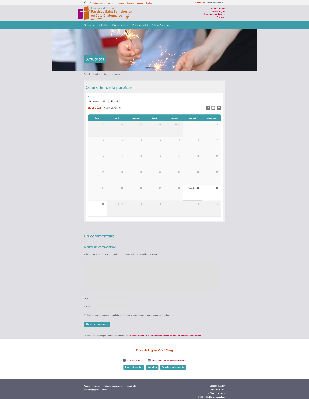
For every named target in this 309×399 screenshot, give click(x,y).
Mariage (140, 3)
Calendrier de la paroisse (113, 74)
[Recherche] (85, 3)
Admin (105, 389)
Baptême (130, 3)
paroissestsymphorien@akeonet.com (169, 360)
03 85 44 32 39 (133, 360)
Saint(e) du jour (218, 9)
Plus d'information (133, 367)
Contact (149, 3)
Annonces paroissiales (214, 14)
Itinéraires (152, 367)
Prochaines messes (97, 3)
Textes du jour (218, 12)
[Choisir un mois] (213, 108)
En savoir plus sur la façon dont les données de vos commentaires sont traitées (165, 336)
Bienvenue (89, 25)
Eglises (97, 386)
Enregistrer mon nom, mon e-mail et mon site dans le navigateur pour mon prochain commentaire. (128, 315)
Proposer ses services (113, 386)
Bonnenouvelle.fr (217, 397)
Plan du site (131, 386)
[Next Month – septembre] (208, 108)
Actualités (103, 25)
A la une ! (221, 17)
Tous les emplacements (173, 367)
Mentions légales (91, 389)
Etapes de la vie (120, 25)
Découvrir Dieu (218, 390)
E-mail (87, 307)
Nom (87, 298)
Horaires (120, 3)
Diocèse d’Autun (217, 386)
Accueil (111, 3)
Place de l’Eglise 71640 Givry (154, 350)
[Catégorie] (219, 108)
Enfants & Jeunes (160, 25)
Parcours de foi (140, 25)
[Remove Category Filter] (120, 108)
